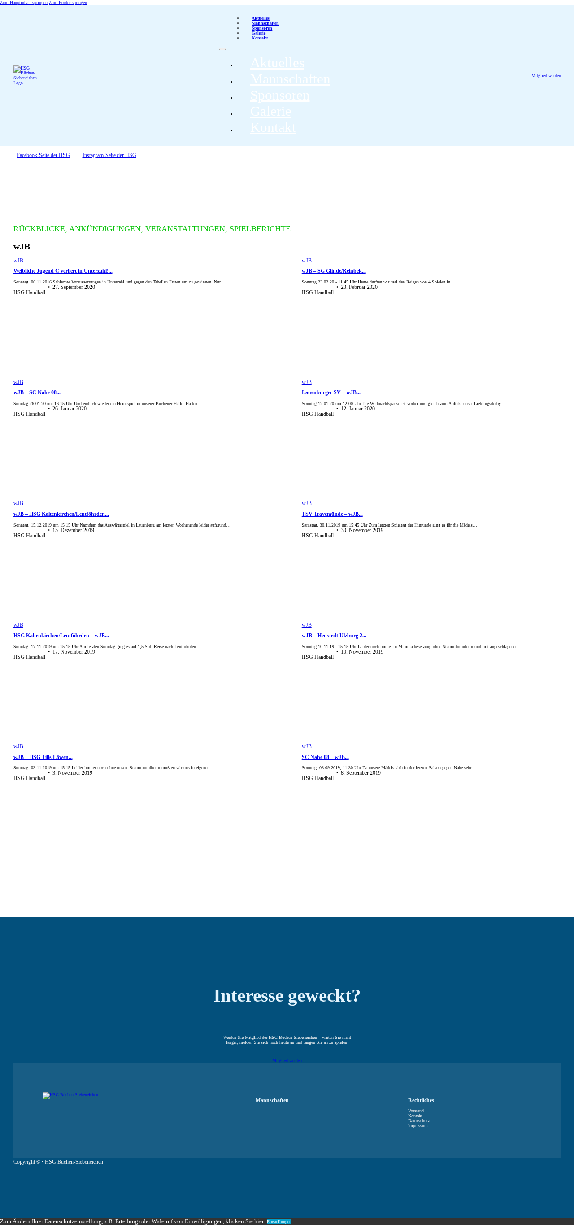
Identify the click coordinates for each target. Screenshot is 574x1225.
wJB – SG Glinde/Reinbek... (334, 271)
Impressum (418, 1125)
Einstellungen (279, 1221)
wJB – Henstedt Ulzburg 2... (334, 636)
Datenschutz (419, 1120)
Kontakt (260, 37)
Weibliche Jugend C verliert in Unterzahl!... (63, 271)
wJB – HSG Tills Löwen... (43, 757)
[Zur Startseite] (22, 75)
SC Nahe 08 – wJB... (325, 757)
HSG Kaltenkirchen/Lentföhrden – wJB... (61, 636)
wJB (18, 260)
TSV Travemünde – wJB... (332, 514)
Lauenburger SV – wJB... (331, 393)
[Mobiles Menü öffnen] (222, 49)
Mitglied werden (546, 75)
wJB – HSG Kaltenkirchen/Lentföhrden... (61, 514)
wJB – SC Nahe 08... (37, 393)
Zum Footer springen (68, 2)
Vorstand (416, 1110)
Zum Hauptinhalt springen (24, 2)
